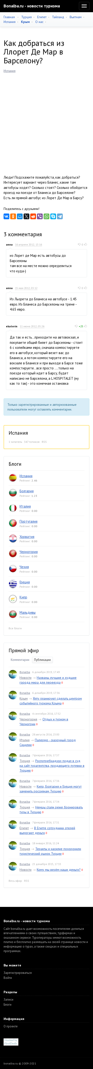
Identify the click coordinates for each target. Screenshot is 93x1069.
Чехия (24, 567)
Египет (41, 17)
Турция (26, 17)
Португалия (28, 521)
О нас (39, 22)
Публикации (42, 660)
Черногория (29, 551)
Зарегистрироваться (18, 973)
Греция (25, 582)
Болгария (27, 491)
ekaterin (11, 326)
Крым (24, 698)
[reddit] (33, 216)
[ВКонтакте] (6, 216)
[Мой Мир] (20, 216)
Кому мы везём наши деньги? (59, 869)
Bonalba (25, 672)
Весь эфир (15, 881)
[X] (26, 216)
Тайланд (58, 17)
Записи (8, 1000)
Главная (9, 17)
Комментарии (20, 660)
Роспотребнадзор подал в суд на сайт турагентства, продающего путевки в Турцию (52, 766)
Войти (8, 978)
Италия (25, 506)
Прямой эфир (24, 650)
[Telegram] (60, 216)
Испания (10, 22)
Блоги (7, 1005)
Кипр (23, 597)
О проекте (11, 1026)
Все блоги (15, 628)
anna (9, 244)
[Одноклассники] (13, 216)
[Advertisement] (46, 122)
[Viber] (40, 216)
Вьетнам (76, 17)
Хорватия (27, 536)
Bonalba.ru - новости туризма (32, 6)
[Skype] (53, 216)
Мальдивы (28, 612)
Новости (25, 677)
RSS (44, 442)
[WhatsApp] (46, 216)
